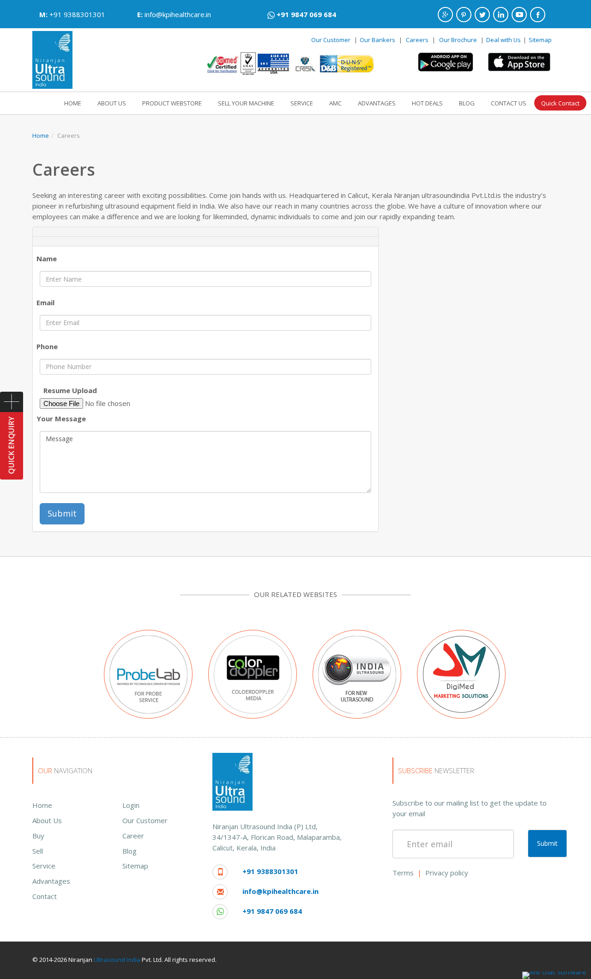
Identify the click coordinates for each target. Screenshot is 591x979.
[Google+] (445, 14)
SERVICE (301, 103)
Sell (37, 851)
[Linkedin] (500, 14)
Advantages (51, 881)
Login (130, 805)
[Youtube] (519, 14)
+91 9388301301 (77, 14)
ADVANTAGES (377, 103)
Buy (38, 835)
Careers (417, 40)
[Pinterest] (463, 14)
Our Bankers (377, 40)
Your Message (61, 418)
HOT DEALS (427, 103)
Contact (44, 896)
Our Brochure (458, 40)
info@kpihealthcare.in (178, 14)
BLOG (467, 103)
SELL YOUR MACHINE (246, 103)
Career (133, 835)
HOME (72, 103)
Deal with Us (503, 40)
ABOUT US (111, 103)
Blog (129, 851)
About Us (47, 820)
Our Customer (330, 40)
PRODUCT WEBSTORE (172, 103)
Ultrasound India (117, 959)
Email (45, 302)
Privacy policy (446, 872)
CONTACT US (508, 103)
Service (43, 865)
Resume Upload (70, 390)
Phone (47, 346)
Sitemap (540, 40)
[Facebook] (537, 14)
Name (46, 258)
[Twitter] (482, 14)
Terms (403, 872)
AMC (335, 103)
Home (40, 135)
